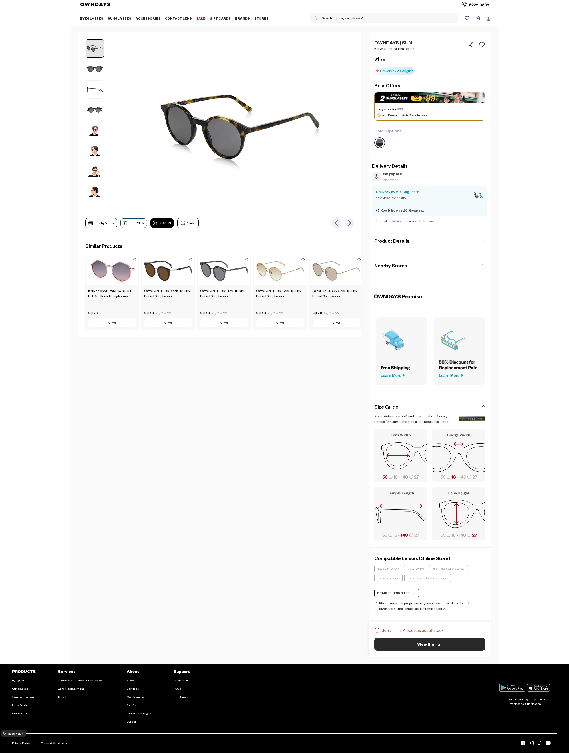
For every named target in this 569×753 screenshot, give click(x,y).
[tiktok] (539, 743)
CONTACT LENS (178, 18)
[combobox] (384, 18)
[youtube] (548, 743)
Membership (135, 697)
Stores (261, 18)
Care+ (62, 697)
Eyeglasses (20, 680)
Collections (20, 713)
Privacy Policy (21, 743)
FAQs (177, 688)
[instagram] (531, 743)
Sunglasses (20, 688)
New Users (181, 697)
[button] (480, 45)
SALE (200, 18)
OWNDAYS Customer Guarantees (81, 680)
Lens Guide (20, 705)
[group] (430, 138)
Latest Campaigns (139, 713)
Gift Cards (220, 18)
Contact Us (181, 680)
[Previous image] (336, 223)
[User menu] (488, 18)
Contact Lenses (23, 697)
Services (133, 688)
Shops (131, 680)
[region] (430, 57)
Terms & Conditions (54, 743)
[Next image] (349, 223)
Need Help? (15, 733)
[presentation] (430, 284)
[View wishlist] (467, 18)
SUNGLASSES (119, 18)
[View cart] (478, 18)
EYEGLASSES (91, 18)
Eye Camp (133, 705)
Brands (242, 18)
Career (131, 721)
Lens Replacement (71, 688)
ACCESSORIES (148, 18)
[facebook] (523, 743)
